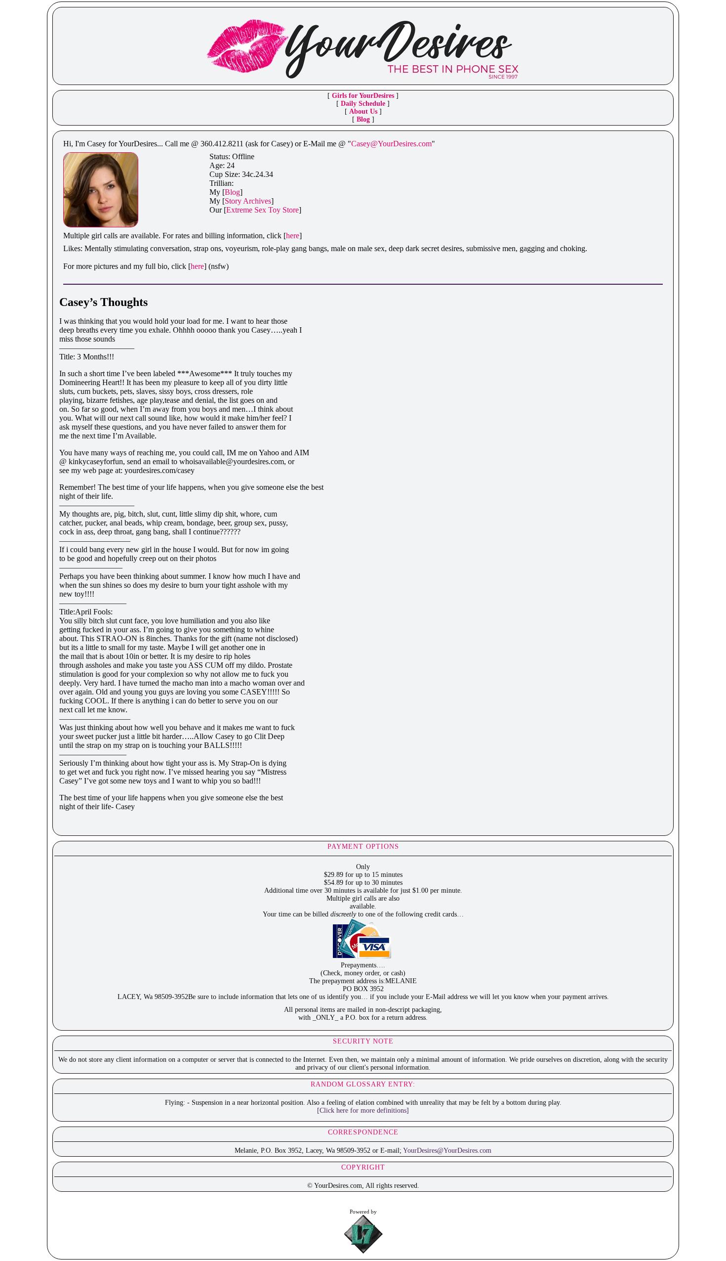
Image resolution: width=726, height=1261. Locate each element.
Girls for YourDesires (363, 95)
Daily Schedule (363, 103)
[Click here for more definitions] (363, 1110)
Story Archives (248, 201)
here (292, 235)
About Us (363, 111)
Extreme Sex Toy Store (262, 210)
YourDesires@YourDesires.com (447, 1150)
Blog (363, 119)
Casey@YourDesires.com (391, 143)
